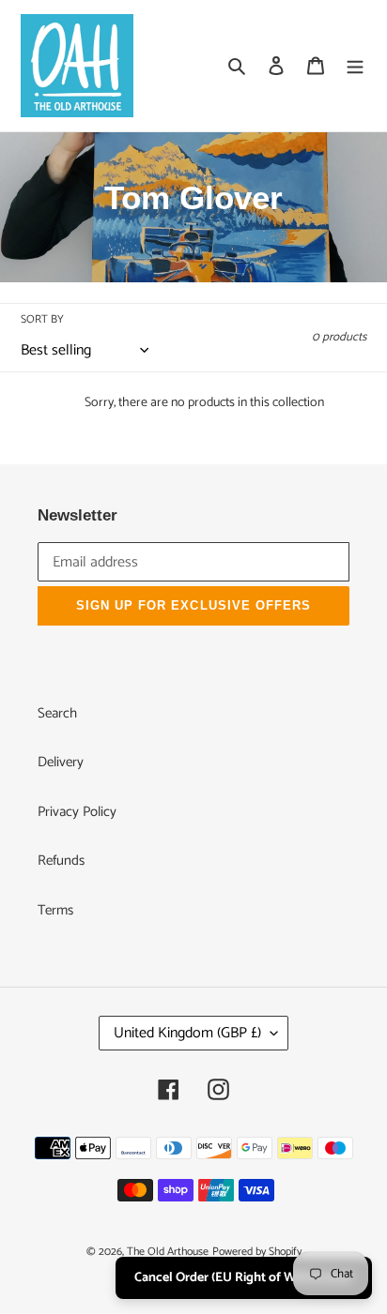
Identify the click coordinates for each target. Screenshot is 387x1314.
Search (57, 713)
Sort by (42, 319)
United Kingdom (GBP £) (187, 1033)
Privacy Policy (77, 811)
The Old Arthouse (168, 1252)
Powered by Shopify (257, 1252)
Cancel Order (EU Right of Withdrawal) (243, 1278)
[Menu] (355, 66)
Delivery (61, 762)
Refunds (61, 860)
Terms (55, 910)
